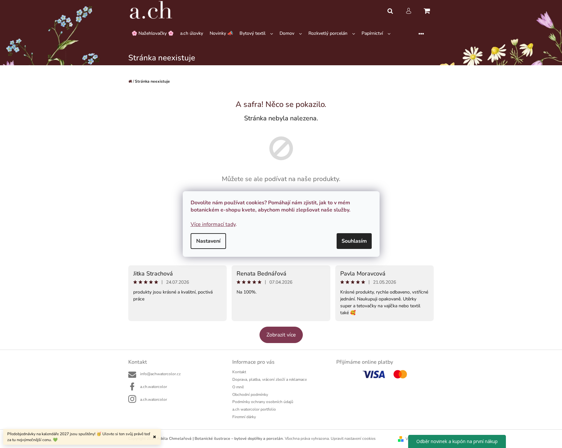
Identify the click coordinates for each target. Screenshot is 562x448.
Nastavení (208, 241)
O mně (238, 387)
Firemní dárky (244, 416)
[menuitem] (152, 34)
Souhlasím (354, 241)
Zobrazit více (281, 334)
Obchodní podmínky (250, 394)
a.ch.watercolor (153, 386)
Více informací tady (213, 224)
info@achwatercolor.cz (160, 374)
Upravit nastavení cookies (353, 438)
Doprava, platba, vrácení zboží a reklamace (269, 379)
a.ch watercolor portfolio (254, 409)
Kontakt (239, 372)
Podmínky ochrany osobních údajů (262, 401)
